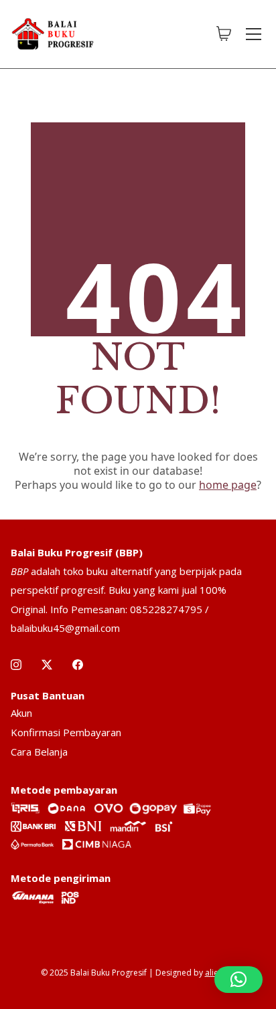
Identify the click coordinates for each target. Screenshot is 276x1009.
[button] (238, 979)
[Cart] (223, 34)
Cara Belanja (39, 752)
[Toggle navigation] (253, 34)
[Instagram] (16, 664)
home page (228, 484)
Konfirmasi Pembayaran (66, 732)
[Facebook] (77, 664)
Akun (21, 713)
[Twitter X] (47, 664)
